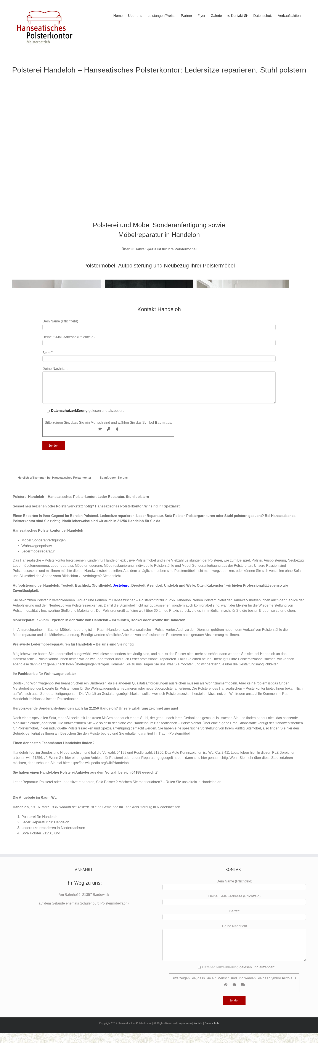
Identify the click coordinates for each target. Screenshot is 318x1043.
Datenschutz (211, 1023)
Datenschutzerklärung (69, 410)
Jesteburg (121, 585)
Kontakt (198, 1023)
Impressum (185, 1023)
